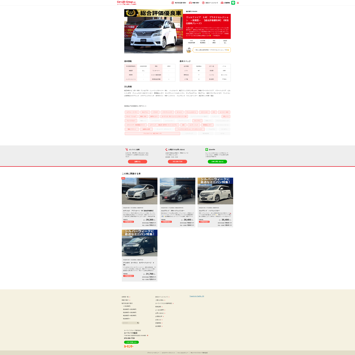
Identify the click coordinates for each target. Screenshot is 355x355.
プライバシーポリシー (153, 352)
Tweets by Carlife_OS (197, 296)
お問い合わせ (159, 313)
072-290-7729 (177, 161)
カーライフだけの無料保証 (163, 303)
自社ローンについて (161, 297)
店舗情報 (158, 323)
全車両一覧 (125, 297)
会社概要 (158, 326)
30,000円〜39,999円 (129, 312)
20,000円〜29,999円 (129, 309)
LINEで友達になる (131, 342)
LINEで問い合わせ (217, 161)
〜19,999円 (126, 306)
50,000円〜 (126, 319)
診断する (138, 161)
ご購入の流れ (159, 300)
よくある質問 (159, 310)
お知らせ (158, 320)
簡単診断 (158, 307)
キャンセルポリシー (183, 352)
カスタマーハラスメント (168, 352)
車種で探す (125, 300)
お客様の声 (158, 316)
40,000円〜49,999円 (129, 315)
